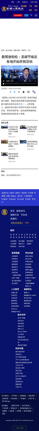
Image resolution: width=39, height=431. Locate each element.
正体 (31, 2)
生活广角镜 (21, 318)
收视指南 (23, 396)
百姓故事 (18, 379)
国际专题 (17, 50)
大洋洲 (30, 193)
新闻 (12, 230)
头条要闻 (13, 241)
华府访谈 (15, 272)
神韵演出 (13, 246)
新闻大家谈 (29, 256)
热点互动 (28, 259)
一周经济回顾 (16, 275)
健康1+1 (27, 292)
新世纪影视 (27, 411)
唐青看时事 (29, 275)
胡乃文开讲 (28, 298)
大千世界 (21, 334)
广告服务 (23, 398)
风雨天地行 (19, 373)
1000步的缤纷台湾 (23, 341)
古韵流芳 (14, 298)
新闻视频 (16, 253)
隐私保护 (32, 396)
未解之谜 (14, 292)
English (4, 199)
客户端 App (6, 401)
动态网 (11, 411)
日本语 (27, 199)
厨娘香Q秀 (21, 337)
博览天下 (22, 244)
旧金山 (13, 196)
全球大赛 (22, 246)
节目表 (24, 215)
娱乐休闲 (21, 315)
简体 (36, 2)
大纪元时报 (25, 405)
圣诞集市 (17, 104)
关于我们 (14, 396)
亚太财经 (15, 283)
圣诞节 (23, 50)
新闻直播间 (18, 15)
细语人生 (28, 286)
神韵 (12, 2)
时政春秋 (28, 264)
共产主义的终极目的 (22, 360)
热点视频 (22, 241)
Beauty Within (22, 331)
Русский (20, 199)
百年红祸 (18, 370)
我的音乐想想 (22, 345)
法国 (8, 196)
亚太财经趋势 (16, 281)
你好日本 (21, 321)
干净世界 (5, 408)
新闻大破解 (29, 270)
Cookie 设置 (19, 428)
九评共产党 (19, 365)
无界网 (19, 411)
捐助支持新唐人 (17, 223)
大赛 (18, 2)
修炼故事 (18, 384)
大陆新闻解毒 (29, 283)
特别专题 (19, 348)
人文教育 (15, 289)
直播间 (13, 218)
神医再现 (27, 303)
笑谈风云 (14, 295)
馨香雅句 (14, 301)
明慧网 (4, 411)
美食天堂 (21, 326)
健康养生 (28, 289)
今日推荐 (13, 244)
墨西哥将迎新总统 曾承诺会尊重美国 (13, 156)
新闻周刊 (15, 270)
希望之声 (14, 408)
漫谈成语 (14, 303)
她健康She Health (30, 295)
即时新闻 (30, 241)
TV (27, 15)
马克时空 (28, 281)
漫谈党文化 (19, 381)
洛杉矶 (24, 193)
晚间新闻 (15, 264)
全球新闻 (15, 256)
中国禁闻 (15, 261)
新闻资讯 (20, 211)
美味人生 (21, 329)
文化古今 (14, 309)
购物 (27, 223)
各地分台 (25, 2)
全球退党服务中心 (26, 408)
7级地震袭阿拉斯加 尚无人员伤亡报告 (32, 144)
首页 (2, 50)
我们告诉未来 (20, 351)
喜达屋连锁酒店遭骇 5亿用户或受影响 (32, 129)
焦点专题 (9, 50)
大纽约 (11, 193)
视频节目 (14, 215)
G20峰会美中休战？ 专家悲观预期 (13, 144)
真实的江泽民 (20, 368)
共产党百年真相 (20, 357)
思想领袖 (28, 267)
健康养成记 (28, 301)
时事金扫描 (29, 261)
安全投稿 (14, 398)
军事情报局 (29, 272)
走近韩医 (27, 306)
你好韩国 (21, 323)
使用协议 (5, 398)
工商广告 (18, 387)
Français (12, 199)
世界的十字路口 (30, 278)
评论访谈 (29, 253)
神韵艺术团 (15, 405)
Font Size (28, 91)
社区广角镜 (15, 278)
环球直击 (15, 259)
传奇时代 (18, 354)
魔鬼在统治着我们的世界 (23, 362)
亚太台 (20, 196)
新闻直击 (15, 267)
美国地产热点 (15, 311)
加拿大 (17, 193)
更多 (3, 413)
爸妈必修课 (15, 306)
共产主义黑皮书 (20, 376)
